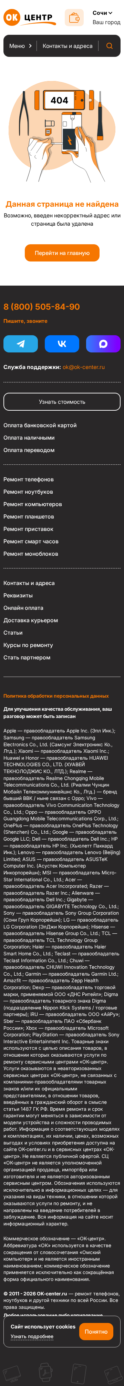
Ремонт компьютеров (32, 504)
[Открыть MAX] (103, 343)
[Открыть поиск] (110, 46)
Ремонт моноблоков (30, 553)
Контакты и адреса (29, 582)
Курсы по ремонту (28, 644)
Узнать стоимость (62, 401)
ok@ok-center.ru (84, 366)
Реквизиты (18, 595)
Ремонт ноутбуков (28, 491)
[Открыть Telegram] (20, 343)
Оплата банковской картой (40, 425)
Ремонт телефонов (28, 479)
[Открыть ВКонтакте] (62, 343)
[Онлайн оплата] (74, 17)
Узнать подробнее (32, 1336)
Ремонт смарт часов (31, 541)
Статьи (13, 632)
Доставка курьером (30, 620)
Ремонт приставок (28, 528)
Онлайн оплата (23, 607)
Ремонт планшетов (28, 516)
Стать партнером (26, 657)
